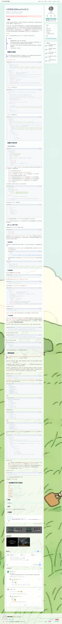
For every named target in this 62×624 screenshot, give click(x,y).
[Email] (13, 619)
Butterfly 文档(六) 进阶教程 (18, 488)
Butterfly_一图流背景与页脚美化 (15, 487)
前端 (7, 523)
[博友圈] (45, 621)
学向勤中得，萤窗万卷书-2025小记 (52, 49)
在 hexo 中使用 (16, 496)
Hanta (12, 516)
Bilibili (28, 364)
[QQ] (49, 20)
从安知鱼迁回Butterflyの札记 (52, 60)
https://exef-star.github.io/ (14, 591)
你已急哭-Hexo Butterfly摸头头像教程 (52, 45)
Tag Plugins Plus (15, 493)
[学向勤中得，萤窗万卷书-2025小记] (47, 49)
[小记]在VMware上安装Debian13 (52, 57)
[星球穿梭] (49, 621)
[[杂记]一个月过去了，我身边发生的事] (47, 53)
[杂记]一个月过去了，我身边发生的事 (52, 53)
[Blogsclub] (53, 621)
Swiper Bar (15, 490)
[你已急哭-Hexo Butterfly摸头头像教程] (47, 45)
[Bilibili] (51, 20)
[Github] (46, 20)
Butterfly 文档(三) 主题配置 (16, 485)
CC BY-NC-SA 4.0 (26, 519)
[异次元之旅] (40, 621)
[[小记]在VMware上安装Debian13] (47, 57)
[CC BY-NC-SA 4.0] (56, 621)
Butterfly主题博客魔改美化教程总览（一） (18, 495)
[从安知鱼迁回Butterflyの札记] (47, 61)
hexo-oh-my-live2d (10, 362)
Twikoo (39, 608)
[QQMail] (53, 20)
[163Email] (55, 20)
